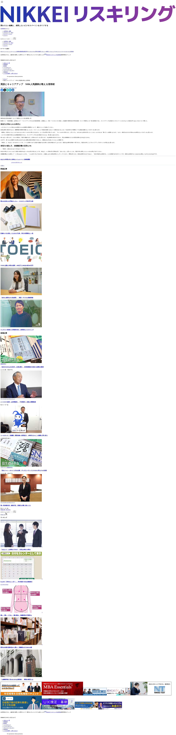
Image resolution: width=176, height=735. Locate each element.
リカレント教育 (44, 51)
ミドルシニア (51, 51)
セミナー (5, 35)
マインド (4, 51)
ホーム (5, 79)
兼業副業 (23, 51)
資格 (17, 51)
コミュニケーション (11, 51)
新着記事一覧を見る (5, 509)
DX (1, 51)
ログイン (7, 28)
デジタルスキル (31, 51)
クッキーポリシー (7, 69)
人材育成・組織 (7, 31)
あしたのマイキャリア (11, 87)
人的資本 (71, 51)
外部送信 (5, 72)
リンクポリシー (7, 67)
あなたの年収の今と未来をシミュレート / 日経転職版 (15, 159)
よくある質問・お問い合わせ (10, 73)
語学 (26, 51)
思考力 (36, 51)
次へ (3, 165)
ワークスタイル (65, 51)
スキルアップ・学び (8, 32)
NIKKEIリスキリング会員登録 (53, 54)
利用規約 (5, 64)
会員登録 (3, 28)
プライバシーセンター (8, 70)
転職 (20, 51)
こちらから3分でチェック (16, 162)
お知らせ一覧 (6, 63)
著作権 (5, 66)
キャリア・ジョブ (7, 34)
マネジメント (58, 51)
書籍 (39, 51)
